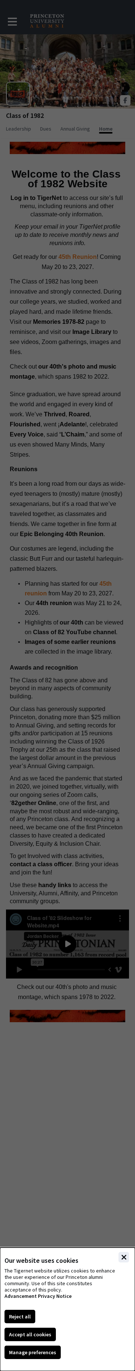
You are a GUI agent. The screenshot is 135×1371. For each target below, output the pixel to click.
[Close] (123, 1257)
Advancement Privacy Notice (38, 1296)
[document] (67, 1309)
